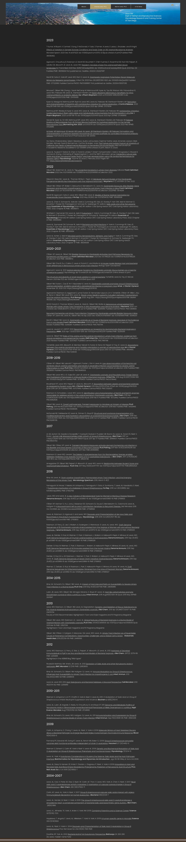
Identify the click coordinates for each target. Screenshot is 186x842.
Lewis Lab (129, 13)
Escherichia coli (87, 188)
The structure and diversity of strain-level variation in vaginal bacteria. (75, 277)
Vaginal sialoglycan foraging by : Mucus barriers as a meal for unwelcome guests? (91, 271)
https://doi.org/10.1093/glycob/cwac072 (66, 160)
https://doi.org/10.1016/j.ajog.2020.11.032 (82, 288)
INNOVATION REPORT (123, 145)
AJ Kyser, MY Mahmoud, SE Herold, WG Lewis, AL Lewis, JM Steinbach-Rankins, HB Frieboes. (83, 131)
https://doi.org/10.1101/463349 (68, 299)
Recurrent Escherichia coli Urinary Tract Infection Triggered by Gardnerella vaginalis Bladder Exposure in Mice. (91, 313)
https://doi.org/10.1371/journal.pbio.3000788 (112, 297)
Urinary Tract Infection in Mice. (106, 188)
